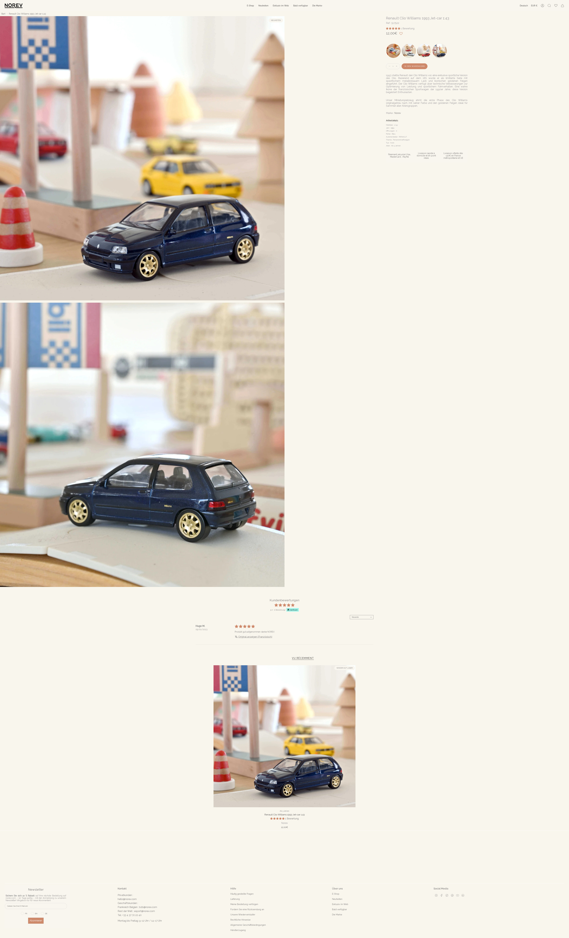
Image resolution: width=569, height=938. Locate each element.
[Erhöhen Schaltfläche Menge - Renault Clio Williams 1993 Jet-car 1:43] (397, 66)
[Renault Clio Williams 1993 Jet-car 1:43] (285, 736)
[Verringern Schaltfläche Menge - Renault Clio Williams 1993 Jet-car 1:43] (389, 66)
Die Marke (337, 914)
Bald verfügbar (339, 909)
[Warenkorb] (562, 5)
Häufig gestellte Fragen (242, 894)
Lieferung (235, 899)
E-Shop (335, 894)
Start (3, 14)
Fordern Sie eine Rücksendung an (247, 909)
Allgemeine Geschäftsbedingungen (248, 925)
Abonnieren (36, 920)
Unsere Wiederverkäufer (242, 914)
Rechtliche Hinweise (240, 919)
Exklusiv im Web (340, 904)
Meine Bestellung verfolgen (244, 904)
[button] (250, 5)
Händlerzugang (238, 930)
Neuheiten (337, 899)
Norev (397, 113)
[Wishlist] (556, 5)
